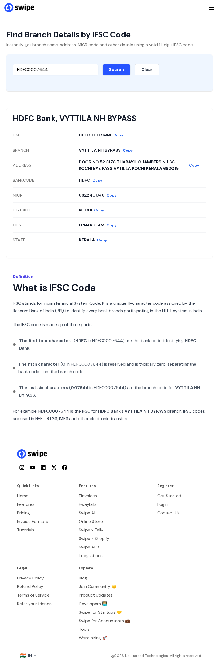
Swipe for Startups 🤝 (100, 612)
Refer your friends (34, 603)
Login (162, 504)
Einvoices (88, 496)
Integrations (91, 555)
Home (22, 496)
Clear (146, 69)
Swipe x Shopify (94, 538)
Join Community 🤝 (98, 586)
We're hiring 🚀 (93, 638)
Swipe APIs (89, 547)
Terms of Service (33, 595)
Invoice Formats (32, 521)
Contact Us (168, 513)
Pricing (23, 513)
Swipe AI (87, 513)
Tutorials (25, 530)
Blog (83, 578)
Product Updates (96, 595)
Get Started (169, 496)
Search (116, 69)
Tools (84, 629)
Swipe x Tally (91, 530)
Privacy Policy (30, 578)
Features (25, 504)
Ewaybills (87, 504)
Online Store (91, 521)
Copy (118, 135)
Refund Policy (30, 586)
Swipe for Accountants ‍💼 (104, 621)
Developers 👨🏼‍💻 (93, 603)
